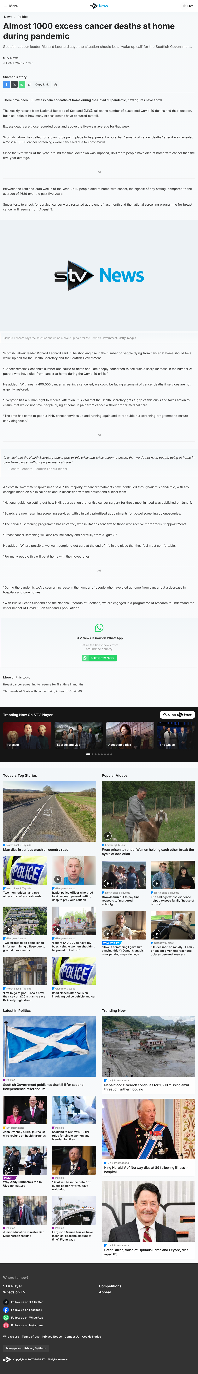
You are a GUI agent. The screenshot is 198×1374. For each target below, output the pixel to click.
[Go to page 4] (99, 754)
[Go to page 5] (102, 754)
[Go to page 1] (88, 754)
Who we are (11, 1336)
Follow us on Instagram (27, 1325)
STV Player (12, 1286)
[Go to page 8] (111, 754)
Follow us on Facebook (26, 1309)
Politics (23, 17)
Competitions (110, 1286)
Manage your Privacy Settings (26, 1348)
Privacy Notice (52, 1336)
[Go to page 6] (105, 754)
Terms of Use (30, 1336)
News (8, 17)
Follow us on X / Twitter (27, 1302)
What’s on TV (14, 1292)
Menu (13, 6)
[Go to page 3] (95, 754)
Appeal (105, 1292)
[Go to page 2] (92, 754)
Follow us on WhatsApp (27, 1317)
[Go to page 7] (108, 754)
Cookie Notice (91, 1336)
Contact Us (72, 1336)
